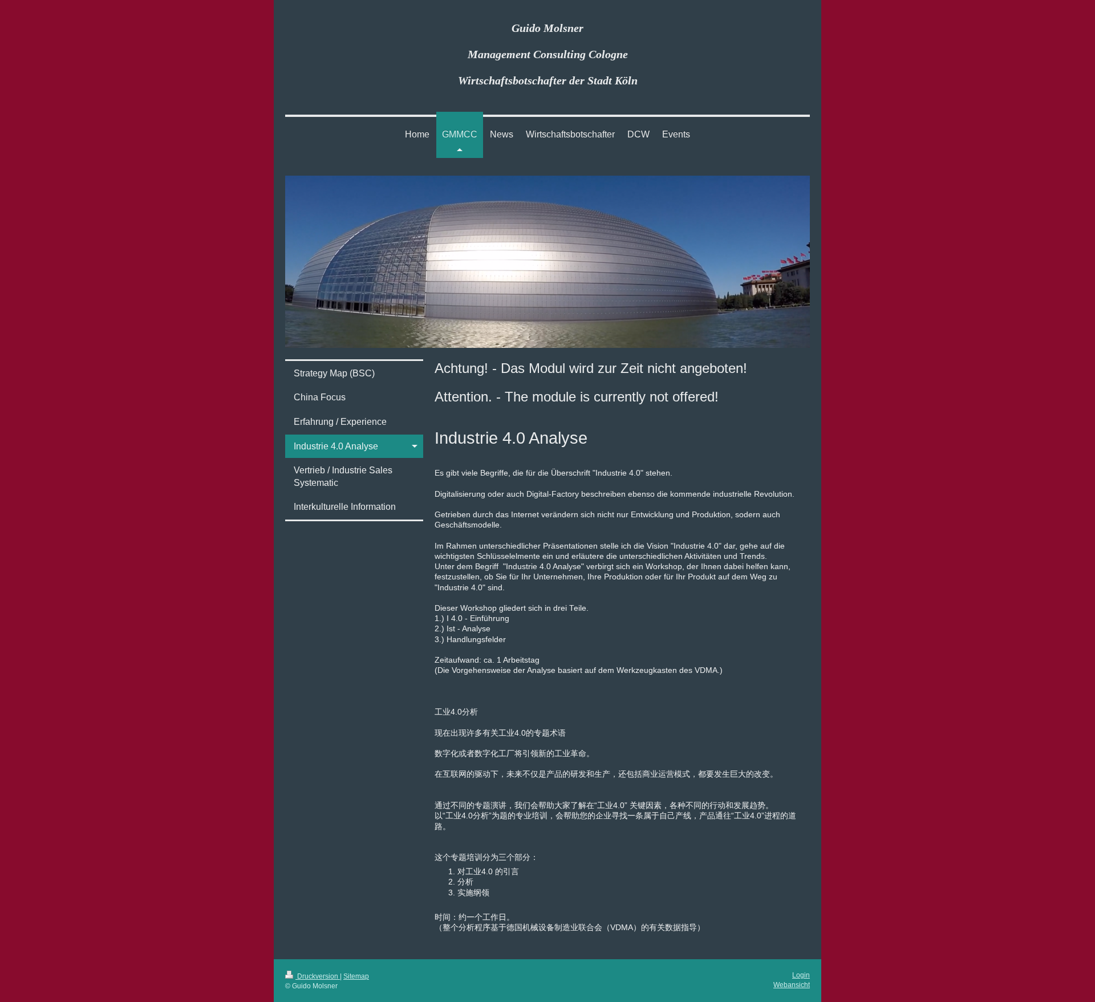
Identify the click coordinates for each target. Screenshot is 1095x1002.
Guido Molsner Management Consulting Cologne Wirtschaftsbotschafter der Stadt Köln (548, 54)
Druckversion (317, 976)
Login (801, 975)
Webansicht (791, 984)
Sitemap (356, 976)
